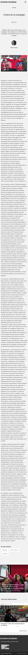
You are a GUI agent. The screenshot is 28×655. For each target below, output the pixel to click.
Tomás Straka (14, 47)
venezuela (4, 553)
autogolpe (4, 550)
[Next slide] (25, 599)
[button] (25, 2)
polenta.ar (25, 653)
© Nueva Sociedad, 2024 (6, 653)
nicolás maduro (14, 550)
